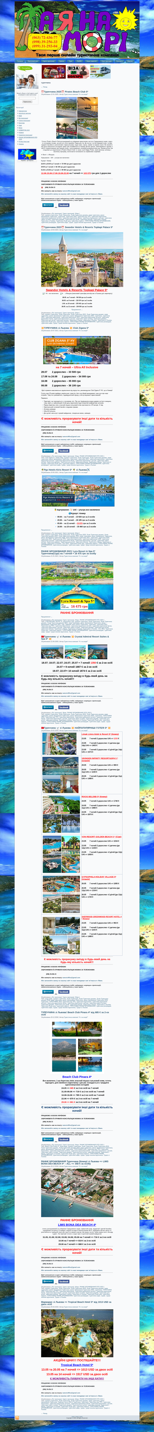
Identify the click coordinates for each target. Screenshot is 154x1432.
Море (20, 128)
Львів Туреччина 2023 (78, 314)
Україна (21, 144)
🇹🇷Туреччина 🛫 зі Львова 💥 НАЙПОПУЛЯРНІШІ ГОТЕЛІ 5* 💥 (76, 728)
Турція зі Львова (97, 222)
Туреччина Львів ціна (63, 221)
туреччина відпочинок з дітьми (93, 218)
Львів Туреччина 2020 (78, 535)
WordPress (68, 1422)
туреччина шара (62, 222)
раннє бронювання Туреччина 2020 (53, 537)
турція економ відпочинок (82, 222)
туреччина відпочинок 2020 (92, 539)
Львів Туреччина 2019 (78, 714)
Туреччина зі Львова (48, 221)
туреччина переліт (77, 221)
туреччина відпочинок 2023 (70, 317)
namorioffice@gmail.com (71, 191)
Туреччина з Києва (99, 219)
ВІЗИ (20, 116)
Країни (61, 61)
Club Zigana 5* (50, 458)
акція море (48, 999)
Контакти (119, 61)
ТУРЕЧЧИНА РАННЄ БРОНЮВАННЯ (97, 221)
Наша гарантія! (91, 61)
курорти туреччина (51, 215)
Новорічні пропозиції (25, 135)
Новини (21, 132)
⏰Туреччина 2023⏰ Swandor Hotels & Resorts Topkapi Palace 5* (77, 227)
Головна (20, 61)
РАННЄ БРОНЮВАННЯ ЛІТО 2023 (91, 456)
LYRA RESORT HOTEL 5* (53, 621)
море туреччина (94, 215)
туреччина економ (86, 219)
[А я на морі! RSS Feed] (17, 1418)
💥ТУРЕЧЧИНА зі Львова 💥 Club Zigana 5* (65, 328)
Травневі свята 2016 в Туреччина (76, 624)
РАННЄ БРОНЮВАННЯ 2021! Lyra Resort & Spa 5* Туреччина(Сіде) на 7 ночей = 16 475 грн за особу (68, 552)
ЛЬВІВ (79, 61)
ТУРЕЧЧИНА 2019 (55, 1002)
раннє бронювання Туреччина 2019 (82, 716)
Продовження (77, 309)
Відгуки (130, 61)
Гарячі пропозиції (48, 61)
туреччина (61, 216)
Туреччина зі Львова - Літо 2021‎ (58, 543)
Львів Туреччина (64, 215)
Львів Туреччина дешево (79, 215)
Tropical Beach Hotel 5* (77, 1365)
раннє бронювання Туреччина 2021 (78, 537)
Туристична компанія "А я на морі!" (76, 94)
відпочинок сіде (68, 621)
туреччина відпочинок (98, 216)
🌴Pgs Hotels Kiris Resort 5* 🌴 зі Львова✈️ (65, 470)
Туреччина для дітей (72, 219)
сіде (63, 624)
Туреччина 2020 (104, 537)
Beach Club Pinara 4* (52, 1146)
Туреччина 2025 (71, 216)
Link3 (80, 1416)
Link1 (73, 1416)
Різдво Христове (24, 141)
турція (71, 222)
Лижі (20, 125)
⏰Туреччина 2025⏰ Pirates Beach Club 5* (64, 91)
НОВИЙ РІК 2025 (24, 130)
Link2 (77, 1416)
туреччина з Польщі (90, 320)
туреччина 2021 (83, 459)
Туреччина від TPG (84, 216)
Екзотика (22, 123)
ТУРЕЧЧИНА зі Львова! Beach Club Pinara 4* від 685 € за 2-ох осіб (75, 1013)
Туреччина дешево (58, 219)
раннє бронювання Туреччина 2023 (82, 316)
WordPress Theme (79, 1422)
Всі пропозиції (23, 118)
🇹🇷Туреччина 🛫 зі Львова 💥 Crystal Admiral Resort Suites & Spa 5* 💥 (75, 637)
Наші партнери (106, 61)
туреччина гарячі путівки (84, 319)
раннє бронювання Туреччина (59, 316)
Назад (44, 87)
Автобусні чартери (25, 113)
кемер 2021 (59, 458)
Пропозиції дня (33, 61)
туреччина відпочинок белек (72, 218)
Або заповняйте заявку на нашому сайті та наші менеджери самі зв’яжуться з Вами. (72, 194)
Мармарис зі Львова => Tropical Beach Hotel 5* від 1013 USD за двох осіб (76, 1303)
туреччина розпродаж (48, 222)
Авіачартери (23, 111)
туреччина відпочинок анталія (51, 218)
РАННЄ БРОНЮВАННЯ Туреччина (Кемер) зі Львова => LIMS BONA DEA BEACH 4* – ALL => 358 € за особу (74, 1162)
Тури (70, 61)
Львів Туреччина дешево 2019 (69, 1148)
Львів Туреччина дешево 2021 (69, 536)
